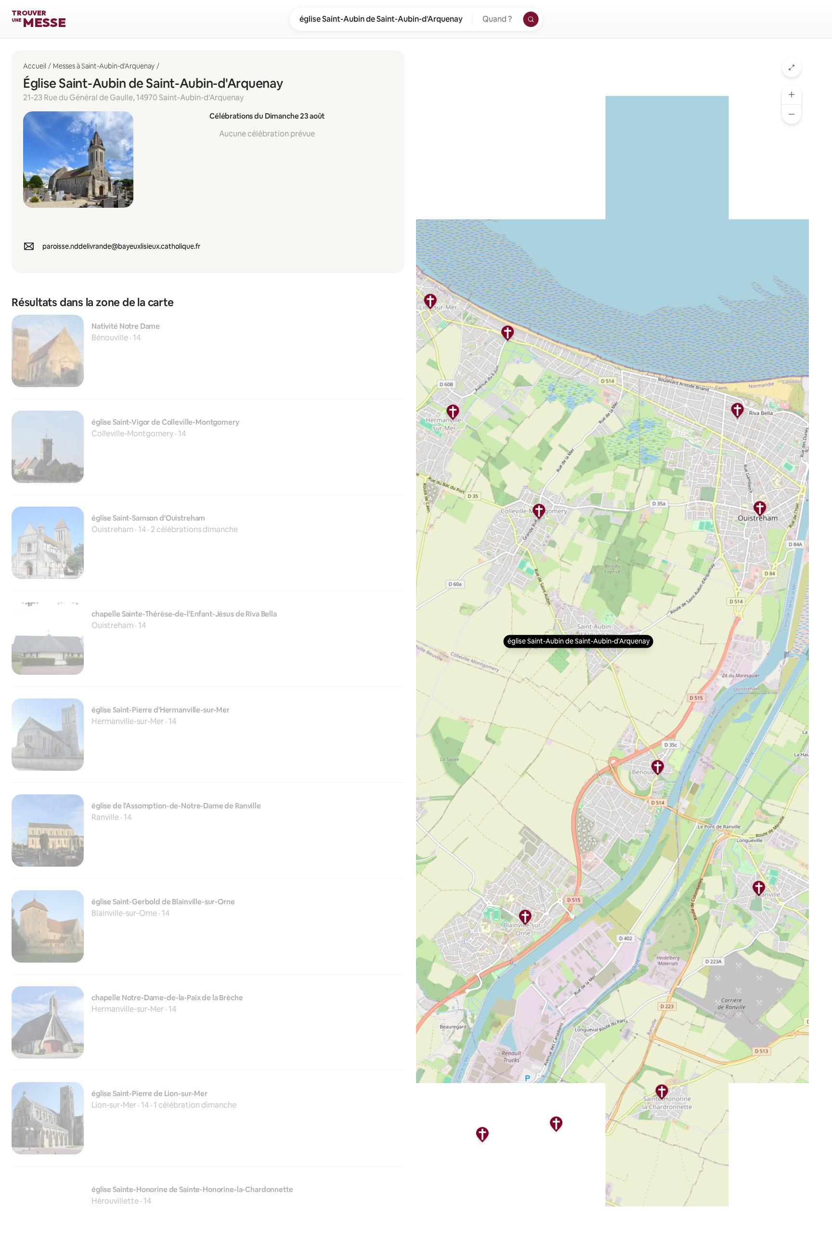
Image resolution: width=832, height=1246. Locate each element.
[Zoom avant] (791, 94)
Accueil (34, 66)
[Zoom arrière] (791, 114)
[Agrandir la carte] (791, 67)
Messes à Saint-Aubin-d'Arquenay (104, 66)
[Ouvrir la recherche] (531, 19)
